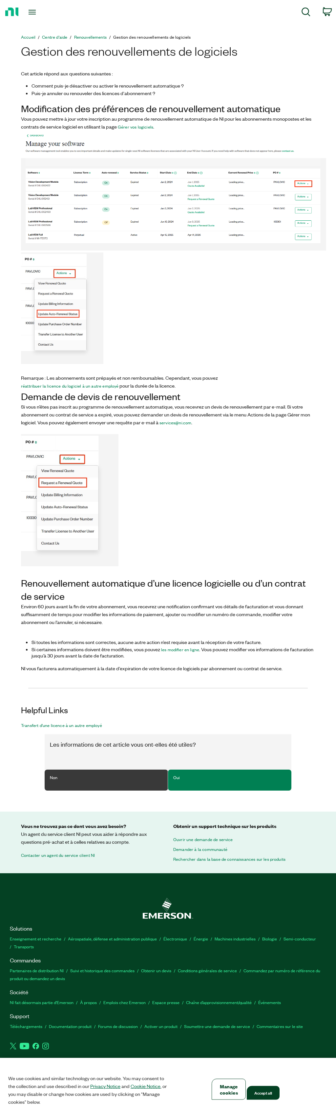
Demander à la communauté (200, 849)
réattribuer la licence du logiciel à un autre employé (69, 386)
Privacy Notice (105, 1086)
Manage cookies (229, 1089)
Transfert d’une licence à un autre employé (61, 725)
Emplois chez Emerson (124, 1002)
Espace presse (165, 1002)
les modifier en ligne (180, 650)
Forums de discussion (118, 1026)
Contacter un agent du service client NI (58, 855)
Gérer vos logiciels (135, 127)
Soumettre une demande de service (217, 1026)
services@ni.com (175, 423)
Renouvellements (90, 37)
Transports (24, 946)
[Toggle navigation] (44, 12)
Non (53, 777)
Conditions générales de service (207, 970)
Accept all (263, 1093)
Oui (176, 777)
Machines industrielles (235, 939)
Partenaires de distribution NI (37, 970)
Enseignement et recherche (35, 939)
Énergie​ (201, 939)
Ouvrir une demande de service (203, 839)
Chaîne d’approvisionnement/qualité (219, 1002)
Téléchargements (26, 1026)
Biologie (269, 939)
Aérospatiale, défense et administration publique (112, 939)
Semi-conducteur (300, 939)
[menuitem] (306, 13)
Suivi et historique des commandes (102, 970)
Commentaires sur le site (280, 1026)
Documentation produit (70, 1026)
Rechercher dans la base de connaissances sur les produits (229, 859)
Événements (269, 1002)
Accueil (28, 37)
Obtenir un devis (156, 970)
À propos (88, 1002)
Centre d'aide (54, 37)
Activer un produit (161, 1026)
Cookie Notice (145, 1086)
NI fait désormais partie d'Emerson (42, 1002)
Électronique (175, 939)
